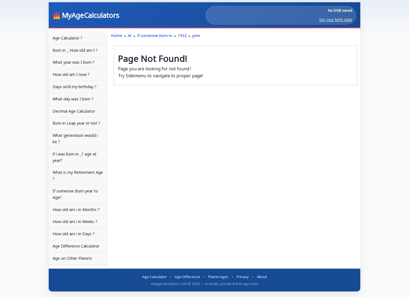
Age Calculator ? (67, 38)
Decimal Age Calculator (74, 111)
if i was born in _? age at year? (75, 157)
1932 (182, 35)
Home (116, 35)
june (196, 35)
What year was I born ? (74, 62)
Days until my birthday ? (75, 86)
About (262, 276)
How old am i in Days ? (74, 233)
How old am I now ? (71, 74)
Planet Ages (218, 276)
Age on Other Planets (72, 258)
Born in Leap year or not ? (76, 123)
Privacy (242, 276)
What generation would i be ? (75, 138)
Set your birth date (335, 19)
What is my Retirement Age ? (78, 175)
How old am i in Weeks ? (75, 221)
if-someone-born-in (154, 35)
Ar (130, 35)
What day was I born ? (73, 99)
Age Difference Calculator (76, 246)
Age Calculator (154, 276)
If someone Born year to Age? (75, 194)
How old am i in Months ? (76, 209)
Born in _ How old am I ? (75, 50)
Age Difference (187, 276)
